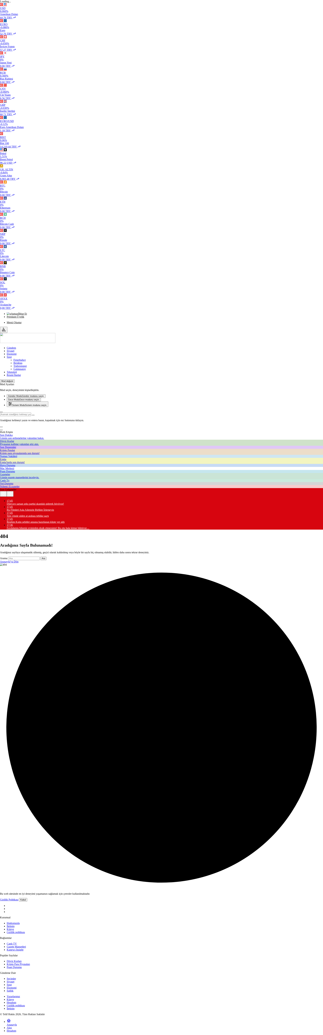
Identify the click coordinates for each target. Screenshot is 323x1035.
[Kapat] (1, 429)
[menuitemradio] (26, 396)
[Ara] (1, 411)
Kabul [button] (23, 900)
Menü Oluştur (14, 322)
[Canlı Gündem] (27, 342)
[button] (1, 426)
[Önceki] (3, 494)
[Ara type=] (33, 415)
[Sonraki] (10, 494)
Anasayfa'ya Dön (9, 561)
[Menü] (3, 330)
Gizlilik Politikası (9, 899)
